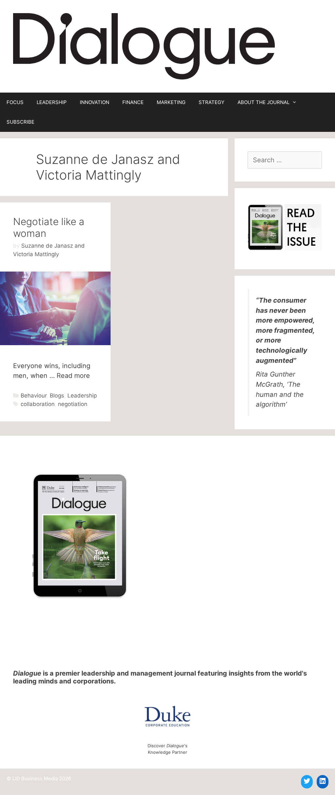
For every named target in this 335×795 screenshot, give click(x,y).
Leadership (82, 395)
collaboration (38, 404)
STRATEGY (211, 102)
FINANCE (133, 102)
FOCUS (15, 102)
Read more (73, 376)
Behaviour (33, 395)
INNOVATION (94, 102)
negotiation (72, 404)
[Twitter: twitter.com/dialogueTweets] (307, 781)
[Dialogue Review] (144, 46)
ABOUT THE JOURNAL (264, 102)
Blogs (57, 395)
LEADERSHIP (52, 102)
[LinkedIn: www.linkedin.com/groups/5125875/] (322, 781)
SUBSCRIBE (20, 122)
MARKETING (171, 102)
